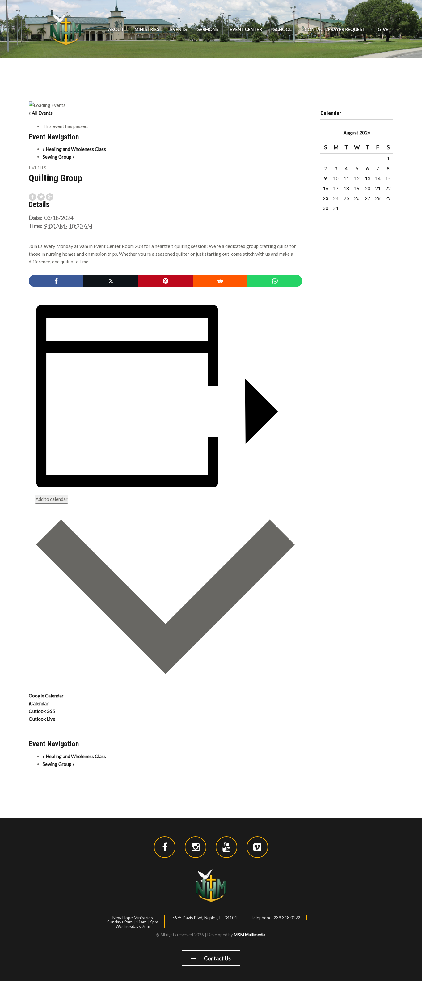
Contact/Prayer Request (335, 29)
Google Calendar (46, 695)
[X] (110, 281)
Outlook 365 (42, 711)
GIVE (383, 29)
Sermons (207, 29)
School (282, 29)
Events (178, 29)
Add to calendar (52, 499)
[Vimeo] (257, 847)
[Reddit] (220, 281)
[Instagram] (195, 847)
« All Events (41, 113)
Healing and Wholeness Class (74, 149)
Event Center (246, 29)
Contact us (217, 958)
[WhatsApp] (274, 281)
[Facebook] (56, 281)
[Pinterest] (165, 281)
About (116, 29)
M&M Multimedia (249, 934)
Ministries (147, 29)
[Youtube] (226, 847)
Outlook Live (42, 719)
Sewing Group (58, 157)
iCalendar (39, 703)
